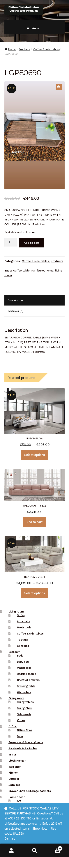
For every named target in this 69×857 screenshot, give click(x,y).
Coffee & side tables (46, 49)
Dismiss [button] (9, 838)
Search (34, 850)
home (49, 270)
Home (12, 49)
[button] (59, 87)
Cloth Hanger (16, 760)
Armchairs (23, 621)
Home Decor (16, 797)
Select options (34, 455)
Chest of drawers (28, 680)
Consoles (23, 645)
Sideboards (24, 714)
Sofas (21, 615)
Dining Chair (24, 708)
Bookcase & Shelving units (25, 742)
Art (19, 801)
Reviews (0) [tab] (15, 311)
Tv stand (22, 639)
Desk (20, 736)
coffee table (21, 270)
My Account (11, 850)
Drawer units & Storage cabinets (29, 791)
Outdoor (13, 778)
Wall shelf (14, 766)
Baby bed (23, 661)
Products (24, 49)
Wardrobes (24, 692)
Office (12, 726)
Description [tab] (15, 300)
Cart (53, 847)
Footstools (24, 627)
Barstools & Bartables (22, 748)
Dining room (16, 698)
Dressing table (26, 686)
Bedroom (14, 652)
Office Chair (24, 730)
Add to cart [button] (34, 522)
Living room (16, 611)
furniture (37, 270)
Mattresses (24, 667)
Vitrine (21, 720)
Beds (20, 655)
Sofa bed (14, 785)
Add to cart (31, 242)
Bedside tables (26, 674)
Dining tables (25, 702)
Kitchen (13, 772)
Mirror (12, 754)
